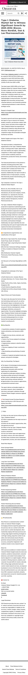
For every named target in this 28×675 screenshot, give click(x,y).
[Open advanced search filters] (22, 13)
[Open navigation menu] (2, 13)
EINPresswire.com (10, 70)
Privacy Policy (21, 672)
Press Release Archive (16, 666)
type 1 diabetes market (11, 74)
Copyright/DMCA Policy (9, 672)
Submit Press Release (8, 669)
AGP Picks (4, 2)
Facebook (4, 595)
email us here (5, 589)
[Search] (18, 13)
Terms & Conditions (20, 669)
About (7, 666)
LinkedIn (3, 593)
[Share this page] (26, 13)
